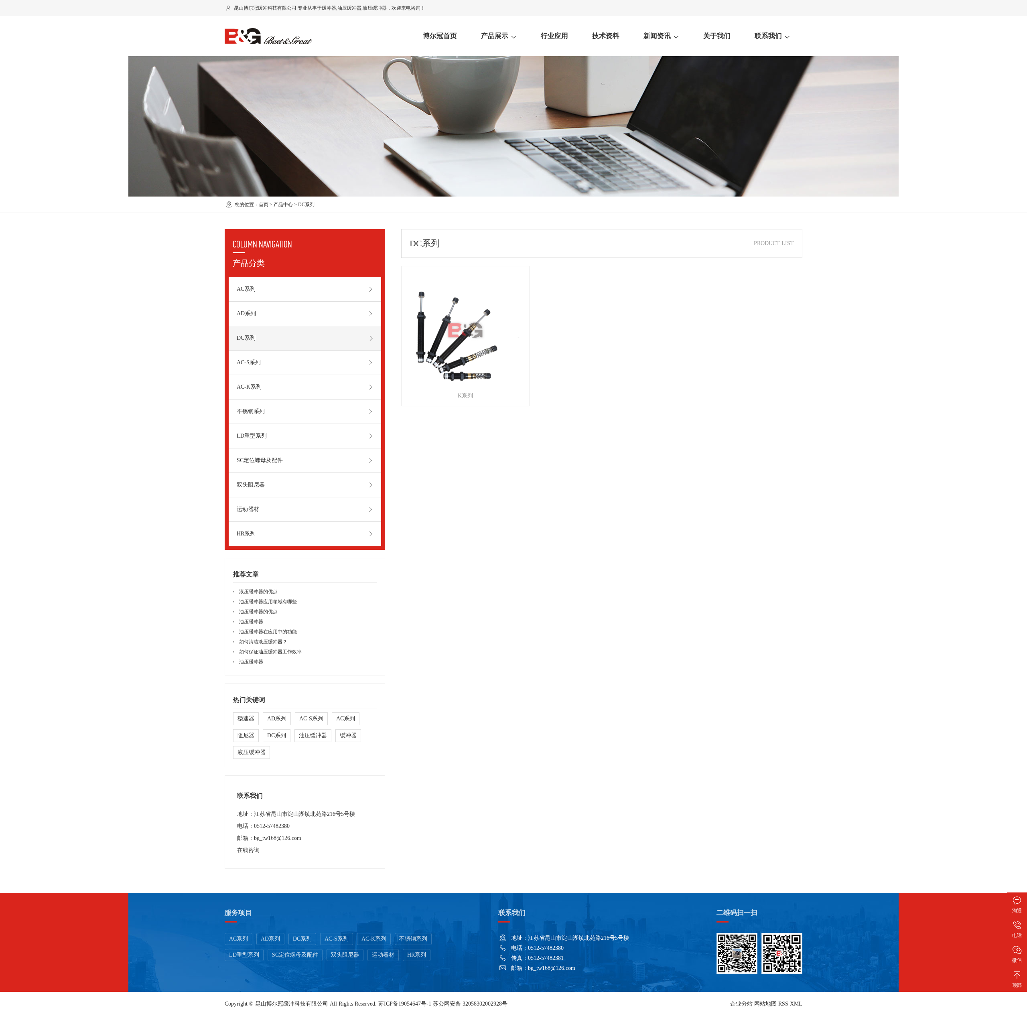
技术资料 (605, 36)
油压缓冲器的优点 (258, 611)
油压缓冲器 (349, 8)
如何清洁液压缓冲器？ (263, 642)
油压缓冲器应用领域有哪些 (268, 601)
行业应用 (554, 36)
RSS (783, 1004)
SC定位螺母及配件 (260, 460)
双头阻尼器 (251, 485)
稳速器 (245, 719)
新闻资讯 (657, 36)
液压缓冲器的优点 (258, 591)
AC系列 (246, 289)
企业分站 (741, 1004)
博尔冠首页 (440, 36)
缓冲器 (329, 8)
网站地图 (765, 1004)
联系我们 (768, 36)
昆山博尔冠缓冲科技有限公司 (291, 1004)
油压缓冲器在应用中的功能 (268, 632)
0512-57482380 (272, 826)
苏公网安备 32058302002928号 (470, 1004)
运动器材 (248, 509)
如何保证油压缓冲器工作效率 (270, 652)
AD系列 (246, 313)
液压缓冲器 (375, 8)
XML (796, 1004)
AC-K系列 (249, 387)
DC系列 (306, 204)
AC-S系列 (249, 362)
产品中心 (283, 204)
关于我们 (717, 36)
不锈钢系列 (251, 411)
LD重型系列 (252, 436)
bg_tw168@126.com (277, 838)
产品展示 (494, 36)
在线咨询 (248, 850)
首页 (263, 204)
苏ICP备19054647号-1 (404, 1004)
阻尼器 (245, 735)
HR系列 (246, 534)
